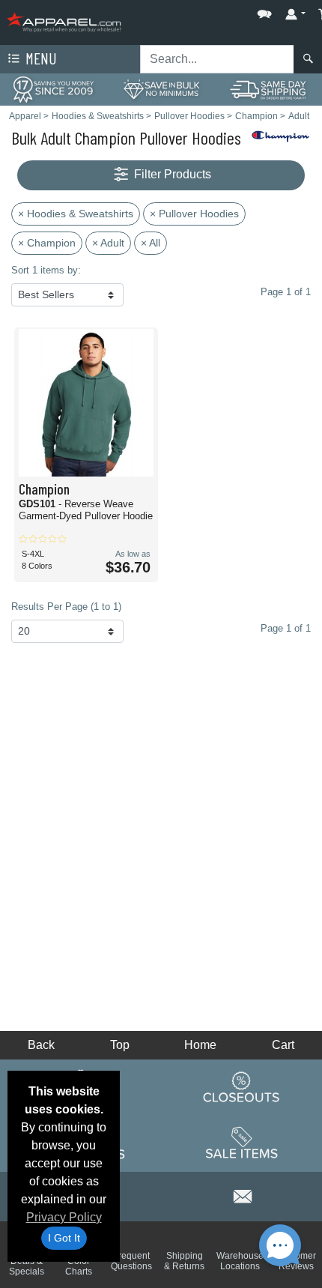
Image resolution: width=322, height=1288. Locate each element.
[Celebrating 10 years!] (53, 88)
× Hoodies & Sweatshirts (75, 214)
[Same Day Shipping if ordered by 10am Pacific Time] (268, 88)
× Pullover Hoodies (194, 214)
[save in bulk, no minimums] (160, 88)
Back (41, 1044)
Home (200, 1044)
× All (150, 243)
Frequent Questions (131, 1261)
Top (120, 1044)
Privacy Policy (64, 1217)
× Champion (47, 243)
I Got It (64, 1238)
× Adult (108, 243)
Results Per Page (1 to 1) (66, 606)
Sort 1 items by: (46, 270)
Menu (39, 58)
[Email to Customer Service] (243, 1194)
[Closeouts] (242, 1087)
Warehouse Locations (240, 1261)
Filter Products (171, 174)
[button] (219, 11)
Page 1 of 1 (286, 628)
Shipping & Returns (184, 1261)
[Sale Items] (242, 1143)
